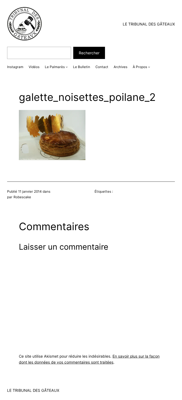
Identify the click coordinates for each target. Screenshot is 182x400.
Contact (101, 67)
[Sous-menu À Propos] (149, 67)
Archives (120, 67)
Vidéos (34, 67)
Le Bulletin (81, 67)
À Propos (140, 67)
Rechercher (89, 53)
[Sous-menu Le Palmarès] (67, 67)
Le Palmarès (55, 67)
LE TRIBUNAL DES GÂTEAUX (149, 24)
